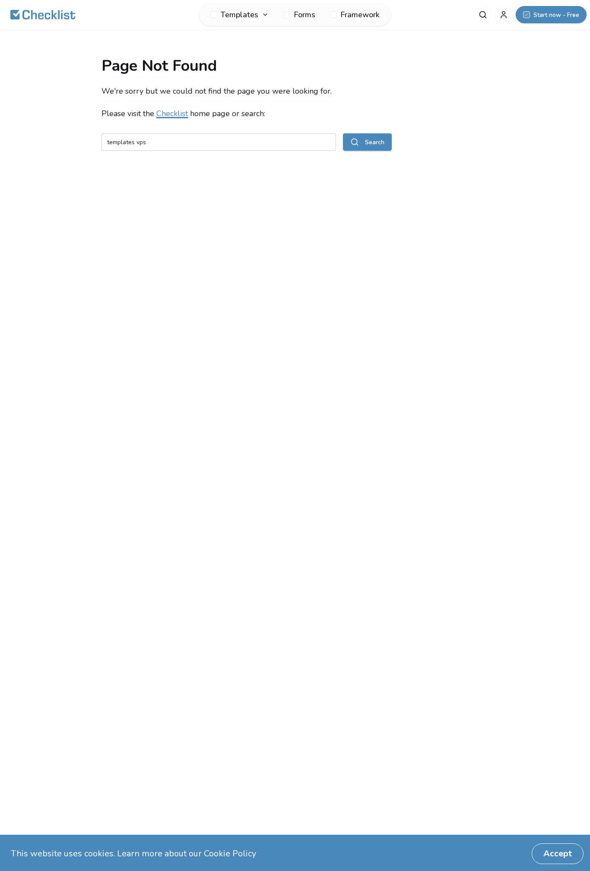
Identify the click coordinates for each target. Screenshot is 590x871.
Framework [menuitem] (360, 14)
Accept (557, 853)
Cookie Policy (230, 853)
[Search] (483, 14)
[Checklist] (42, 14)
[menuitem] (239, 15)
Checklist (172, 113)
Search (374, 142)
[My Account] (503, 14)
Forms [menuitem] (304, 14)
